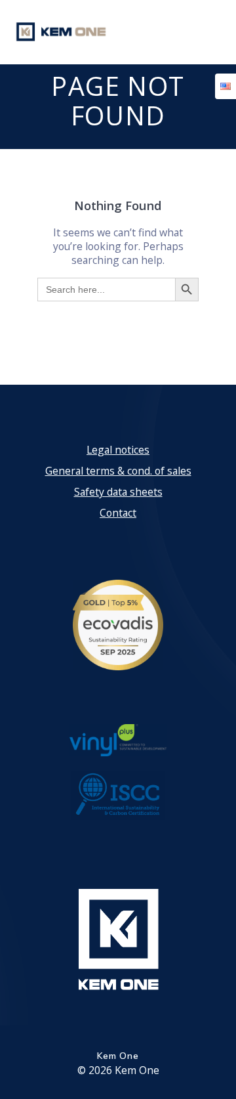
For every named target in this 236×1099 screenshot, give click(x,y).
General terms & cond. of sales (118, 470)
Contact (118, 513)
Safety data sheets (118, 492)
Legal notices (118, 449)
